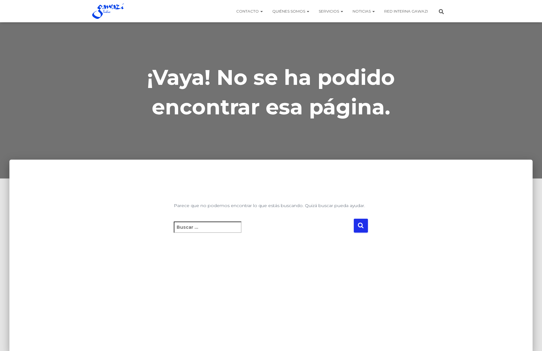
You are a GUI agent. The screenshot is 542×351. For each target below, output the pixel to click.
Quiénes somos (289, 11)
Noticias (362, 11)
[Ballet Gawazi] (108, 11)
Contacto (248, 11)
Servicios (329, 11)
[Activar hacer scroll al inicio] (530, 338)
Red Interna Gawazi (406, 11)
